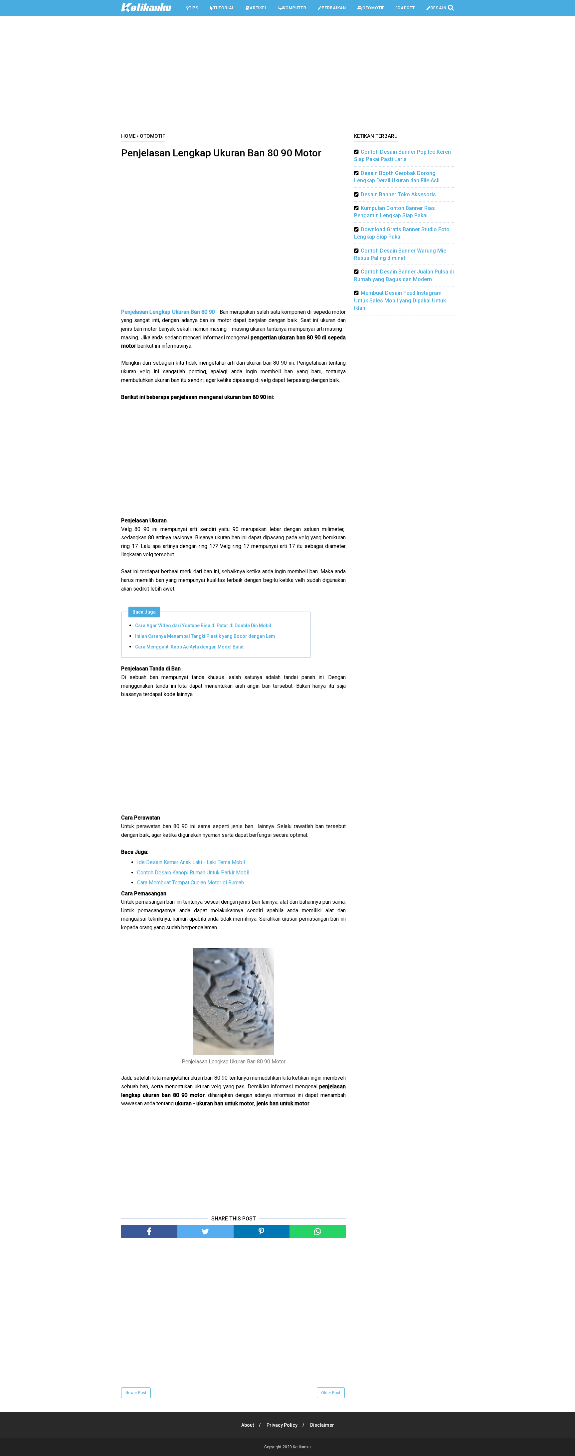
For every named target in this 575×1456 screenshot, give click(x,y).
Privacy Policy (282, 1425)
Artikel (258, 8)
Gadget (406, 8)
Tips (194, 8)
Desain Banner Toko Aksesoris (398, 194)
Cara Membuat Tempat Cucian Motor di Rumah (190, 882)
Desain (439, 8)
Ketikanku (302, 1447)
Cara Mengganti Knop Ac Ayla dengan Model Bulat (189, 646)
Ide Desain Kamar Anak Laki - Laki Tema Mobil (191, 862)
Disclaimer (322, 1425)
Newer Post (135, 1392)
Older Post (330, 1392)
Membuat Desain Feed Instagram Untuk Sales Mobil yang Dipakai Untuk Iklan (400, 300)
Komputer (294, 8)
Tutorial (223, 8)
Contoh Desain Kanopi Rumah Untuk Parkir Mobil (193, 872)
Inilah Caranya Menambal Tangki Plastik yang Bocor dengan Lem (205, 636)
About (247, 1425)
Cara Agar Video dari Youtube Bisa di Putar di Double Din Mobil (203, 625)
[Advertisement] (287, 76)
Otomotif (373, 8)
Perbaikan (334, 8)
